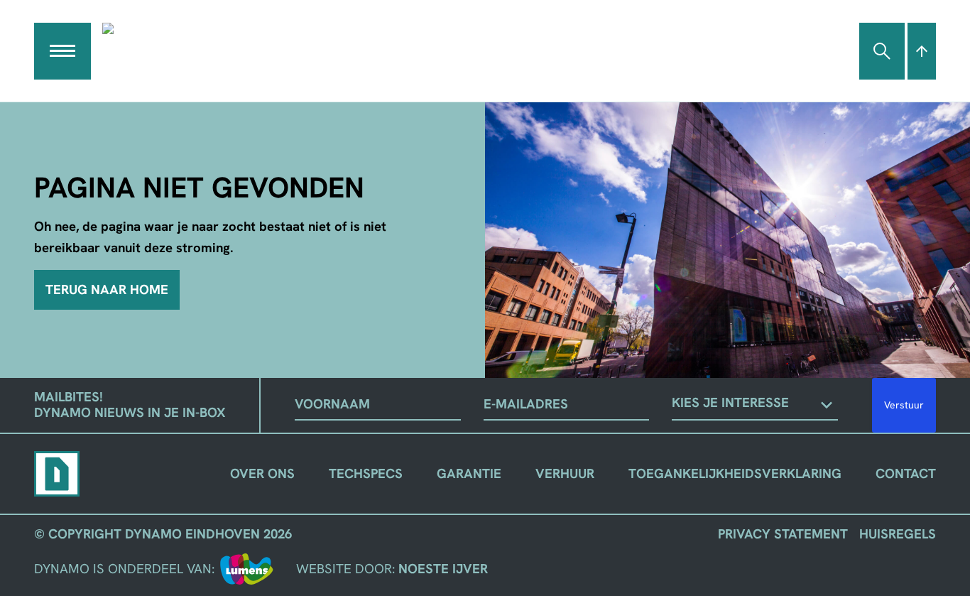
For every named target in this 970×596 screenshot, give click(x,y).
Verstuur (904, 405)
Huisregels (897, 534)
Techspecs (366, 473)
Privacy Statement (783, 534)
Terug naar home (106, 289)
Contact (906, 473)
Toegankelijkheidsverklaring (734, 473)
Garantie (469, 473)
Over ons (262, 473)
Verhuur (564, 473)
